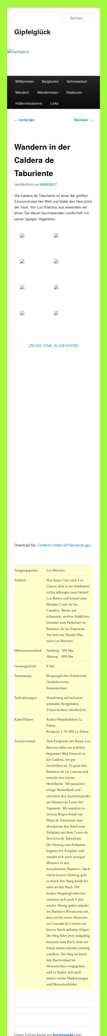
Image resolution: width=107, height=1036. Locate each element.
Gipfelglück (32, 31)
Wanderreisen (47, 92)
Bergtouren (50, 81)
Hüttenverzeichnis (28, 103)
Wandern (22, 92)
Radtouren (74, 92)
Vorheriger (24, 119)
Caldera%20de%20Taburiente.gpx (64, 545)
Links (54, 103)
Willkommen (24, 81)
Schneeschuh (77, 81)
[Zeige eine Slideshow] (53, 345)
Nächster (83, 119)
